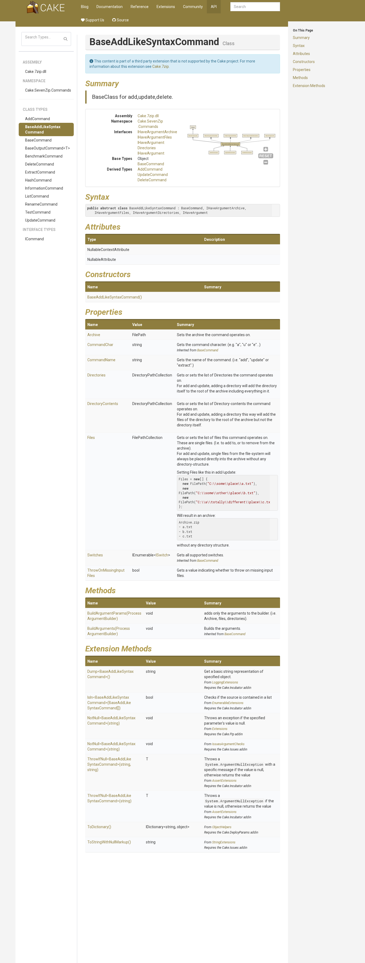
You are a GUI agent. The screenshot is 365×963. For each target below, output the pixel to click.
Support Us (94, 20)
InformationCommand (44, 188)
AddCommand (37, 119)
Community (193, 7)
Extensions (166, 7)
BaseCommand (38, 140)
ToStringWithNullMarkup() (109, 842)
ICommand (34, 239)
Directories (96, 375)
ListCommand (37, 196)
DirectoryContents (102, 404)
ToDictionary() (99, 827)
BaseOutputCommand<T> (47, 148)
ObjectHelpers (221, 827)
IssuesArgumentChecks (228, 744)
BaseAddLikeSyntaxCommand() (114, 297)
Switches (95, 555)
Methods (300, 78)
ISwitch (162, 555)
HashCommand (38, 180)
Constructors (304, 62)
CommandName (101, 360)
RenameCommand (41, 204)
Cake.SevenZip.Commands (48, 90)
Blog (84, 7)
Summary (301, 38)
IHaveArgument (151, 153)
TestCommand (38, 212)
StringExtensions (223, 842)
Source (122, 20)
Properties (301, 70)
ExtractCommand (40, 172)
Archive (93, 335)
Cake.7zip (160, 66)
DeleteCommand (39, 164)
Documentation (109, 7)
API (214, 7)
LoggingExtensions (225, 682)
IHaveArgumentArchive (157, 132)
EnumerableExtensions (227, 703)
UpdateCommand (40, 220)
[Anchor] (123, 83)
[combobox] (255, 6)
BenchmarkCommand (44, 156)
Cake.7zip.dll (35, 71)
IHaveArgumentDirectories (250, 135)
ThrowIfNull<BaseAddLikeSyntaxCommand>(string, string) (109, 764)
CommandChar (100, 345)
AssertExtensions (224, 781)
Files (91, 437)
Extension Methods (309, 86)
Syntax (299, 46)
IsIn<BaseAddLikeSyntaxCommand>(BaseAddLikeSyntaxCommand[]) (109, 702)
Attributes (301, 54)
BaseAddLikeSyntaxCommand (42, 129)
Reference (140, 7)
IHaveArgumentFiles (155, 137)
